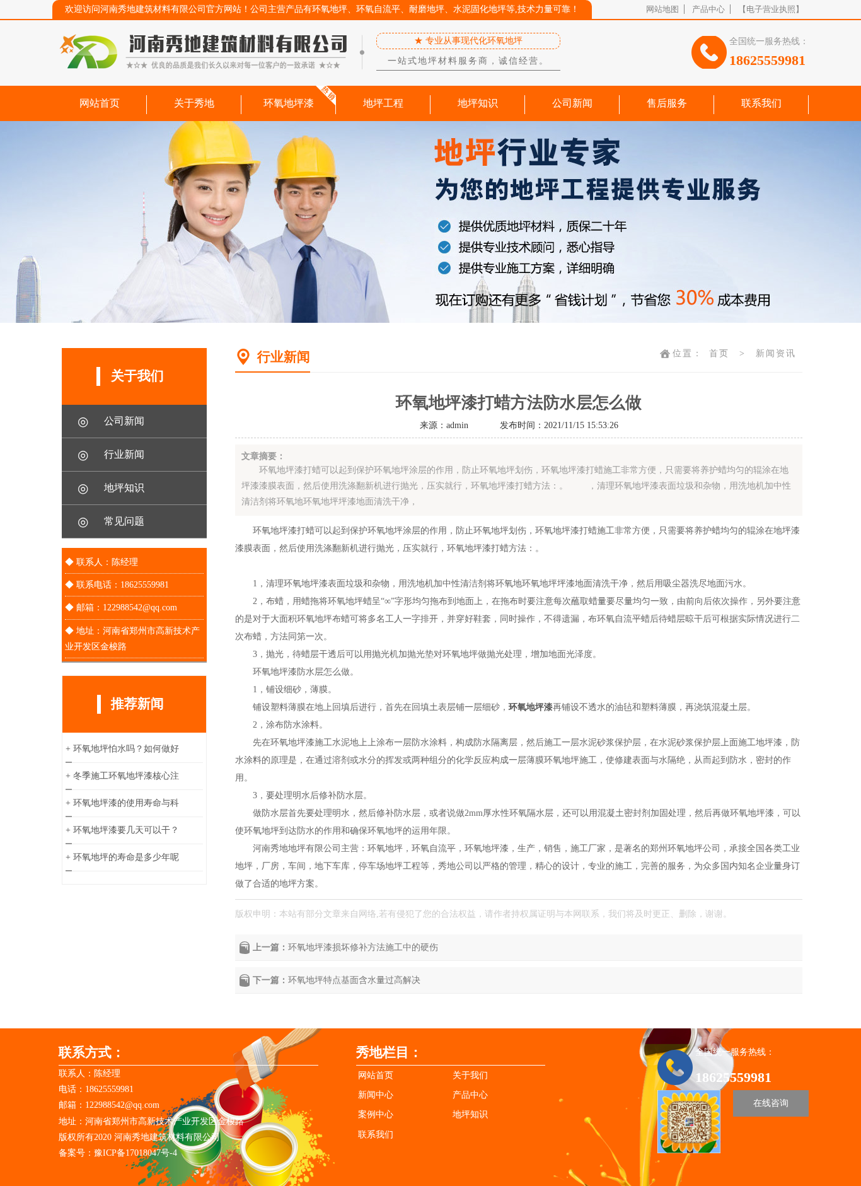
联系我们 (761, 103)
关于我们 (470, 1075)
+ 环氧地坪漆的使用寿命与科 (122, 803)
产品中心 (708, 9)
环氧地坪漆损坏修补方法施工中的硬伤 (363, 947)
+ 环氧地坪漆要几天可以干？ (122, 830)
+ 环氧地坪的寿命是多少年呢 (122, 857)
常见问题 (111, 521)
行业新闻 (111, 455)
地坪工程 (383, 103)
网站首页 (99, 103)
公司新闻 (572, 103)
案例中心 (375, 1114)
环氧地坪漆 (288, 103)
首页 (719, 353)
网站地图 (662, 9)
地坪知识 (478, 103)
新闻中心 (375, 1095)
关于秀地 (194, 103)
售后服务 (667, 103)
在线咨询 (771, 1103)
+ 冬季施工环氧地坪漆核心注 (122, 776)
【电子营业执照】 (771, 9)
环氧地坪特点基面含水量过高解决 (354, 980)
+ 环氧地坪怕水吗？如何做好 (122, 748)
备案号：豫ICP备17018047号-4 (118, 1153)
